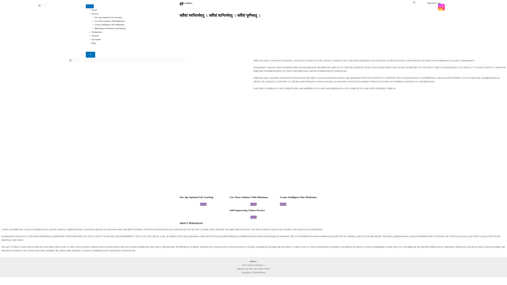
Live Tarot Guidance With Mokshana (110, 21)
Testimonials (97, 32)
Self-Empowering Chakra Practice (247, 210)
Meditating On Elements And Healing (110, 28)
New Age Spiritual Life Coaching (108, 17)
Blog (94, 43)
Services (95, 14)
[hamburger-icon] (90, 6)
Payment (95, 36)
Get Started (96, 39)
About (94, 10)
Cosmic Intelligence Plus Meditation (109, 25)
